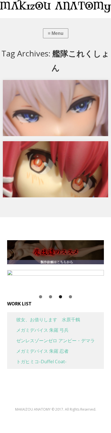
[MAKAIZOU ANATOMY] (55, 6)
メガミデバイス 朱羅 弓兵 (38, 330)
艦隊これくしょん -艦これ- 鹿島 (38, 86)
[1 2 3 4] (55, 282)
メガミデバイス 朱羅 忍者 (38, 351)
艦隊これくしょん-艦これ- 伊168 (39, 147)
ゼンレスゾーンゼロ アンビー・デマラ (51, 340)
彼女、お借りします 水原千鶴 (43, 319)
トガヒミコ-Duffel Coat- (37, 361)
